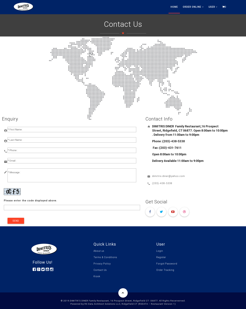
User (212, 6)
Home (174, 6)
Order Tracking (165, 270)
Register (161, 257)
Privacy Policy (102, 263)
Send (16, 220)
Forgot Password (166, 263)
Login (159, 250)
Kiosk (97, 276)
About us (99, 250)
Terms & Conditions (105, 257)
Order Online (192, 6)
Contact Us (100, 270)
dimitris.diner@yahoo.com (168, 176)
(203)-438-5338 (162, 183)
